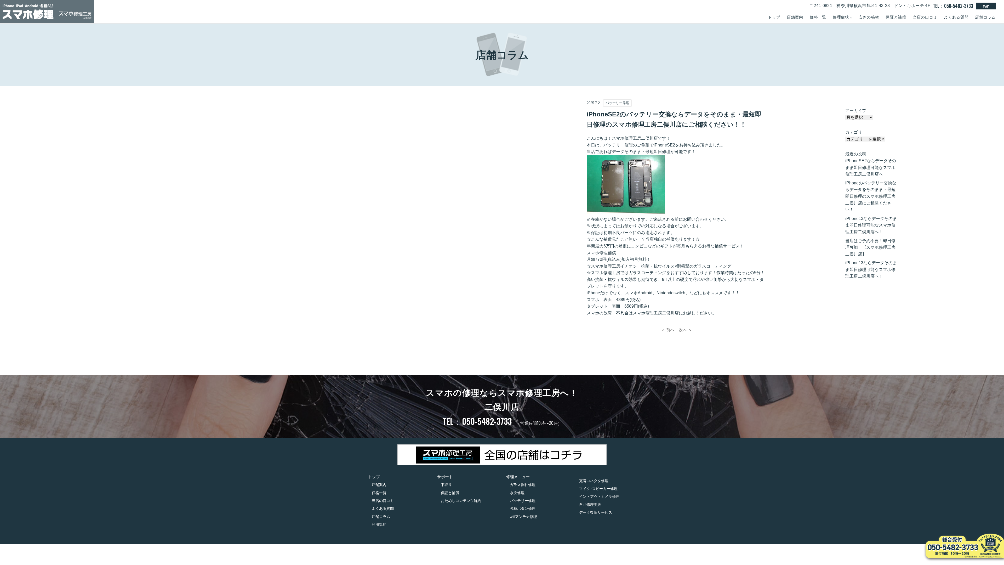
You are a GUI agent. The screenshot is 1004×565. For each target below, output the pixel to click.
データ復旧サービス (595, 512)
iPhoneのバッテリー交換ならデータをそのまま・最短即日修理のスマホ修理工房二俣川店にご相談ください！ (870, 196)
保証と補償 (896, 17)
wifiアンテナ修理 (523, 517)
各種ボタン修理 (522, 508)
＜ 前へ (668, 330)
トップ (774, 17)
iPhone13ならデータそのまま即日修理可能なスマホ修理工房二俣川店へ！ (871, 225)
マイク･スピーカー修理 (598, 489)
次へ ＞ (685, 330)
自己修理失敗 (590, 504)
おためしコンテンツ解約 (461, 501)
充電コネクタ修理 (593, 481)
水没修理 (517, 493)
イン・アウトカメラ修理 (599, 496)
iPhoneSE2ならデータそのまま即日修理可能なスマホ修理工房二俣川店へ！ (870, 167)
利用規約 (379, 524)
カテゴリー (855, 132)
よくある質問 (956, 17)
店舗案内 (795, 17)
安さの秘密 (869, 17)
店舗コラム (985, 17)
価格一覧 (818, 17)
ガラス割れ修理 (522, 485)
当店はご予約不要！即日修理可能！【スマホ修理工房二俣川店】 (870, 247)
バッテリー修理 (522, 501)
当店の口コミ (925, 17)
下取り (446, 485)
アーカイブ (855, 110)
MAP (986, 6)
